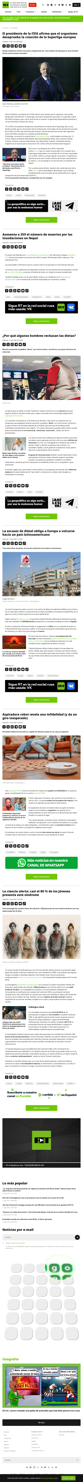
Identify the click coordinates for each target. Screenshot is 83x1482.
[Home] (5, 5)
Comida (18, 1083)
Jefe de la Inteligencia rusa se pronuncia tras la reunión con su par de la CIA (33, 1198)
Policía (57, 297)
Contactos (34, 1438)
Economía (10, 676)
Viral (18, 12)
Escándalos (10, 852)
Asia (8, 297)
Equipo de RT (73, 12)
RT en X (41, 1422)
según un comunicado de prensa (31, 977)
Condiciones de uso (37, 1450)
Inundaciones (36, 297)
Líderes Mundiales (10, 1451)
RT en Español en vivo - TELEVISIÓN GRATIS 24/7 (25, 1165)
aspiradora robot (15, 790)
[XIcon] (55, 5)
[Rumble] (51, 5)
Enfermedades (58, 1083)
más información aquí (50, 1478)
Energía (20, 676)
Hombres (10, 492)
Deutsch (37, 1474)
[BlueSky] (62, 5)
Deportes (42, 195)
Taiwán (43, 852)
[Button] (42, 4)
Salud (29, 492)
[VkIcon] (48, 5)
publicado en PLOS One (14, 416)
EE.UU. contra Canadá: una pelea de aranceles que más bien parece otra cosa (41, 1410)
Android (61, 1435)
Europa (9, 195)
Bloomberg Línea (22, 619)
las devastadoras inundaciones (37, 255)
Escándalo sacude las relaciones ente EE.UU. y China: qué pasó (27, 1219)
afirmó (35, 170)
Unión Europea (53, 676)
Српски (61, 1474)
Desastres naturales (21, 297)
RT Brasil (22, 1474)
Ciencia (9, 1083)
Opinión (44, 12)
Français (53, 1474)
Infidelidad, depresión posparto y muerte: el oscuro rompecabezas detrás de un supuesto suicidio (14, 816)
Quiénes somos (36, 1435)
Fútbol (18, 195)
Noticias (8, 12)
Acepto (15, 1243)
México (30, 676)
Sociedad (67, 297)
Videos (6, 1441)
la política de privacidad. (17, 1243)
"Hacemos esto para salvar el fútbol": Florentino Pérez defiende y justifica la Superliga (13, 167)
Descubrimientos (42, 1083)
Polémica (22, 852)
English (45, 1474)
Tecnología (53, 852)
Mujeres (20, 492)
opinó (37, 151)
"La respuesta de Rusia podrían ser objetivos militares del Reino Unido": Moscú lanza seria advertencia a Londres (39, 1189)
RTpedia (6, 1448)
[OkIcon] (66, 5)
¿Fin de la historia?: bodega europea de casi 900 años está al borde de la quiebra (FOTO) (37, 1205)
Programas (30, 12)
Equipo (33, 1441)
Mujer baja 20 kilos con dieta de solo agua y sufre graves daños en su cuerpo (14, 455)
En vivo (32, 5)
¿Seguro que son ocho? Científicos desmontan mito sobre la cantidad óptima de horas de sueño (13, 1025)
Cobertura (34, 1444)
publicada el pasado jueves (28, 984)
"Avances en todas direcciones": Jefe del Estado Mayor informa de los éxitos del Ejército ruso (39, 1212)
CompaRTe (13, 1474)
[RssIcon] (52, 1467)
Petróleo (40, 676)
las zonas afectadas (14, 272)
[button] (41, 1140)
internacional (29, 195)
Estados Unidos (73, 1083)
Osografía (10, 1359)
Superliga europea (42, 136)
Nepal (48, 297)
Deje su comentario (41, 220)
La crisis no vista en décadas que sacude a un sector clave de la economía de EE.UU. (14, 653)
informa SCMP (39, 793)
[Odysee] (34, 1467)
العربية (30, 1474)
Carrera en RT (35, 1447)
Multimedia (56, 12)
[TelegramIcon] (59, 5)
